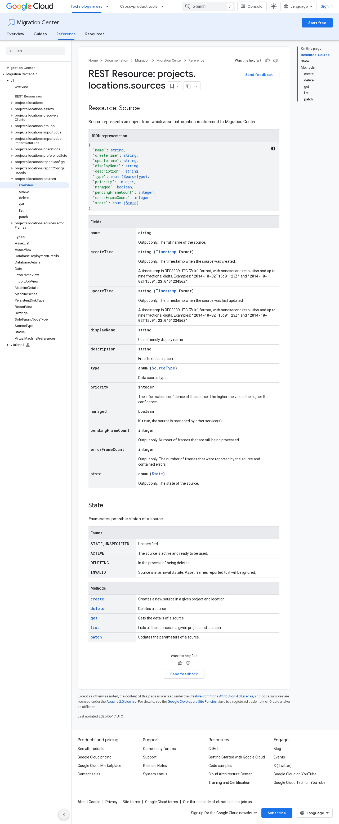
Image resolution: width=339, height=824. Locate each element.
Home (93, 60)
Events (279, 757)
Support (150, 757)
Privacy (111, 802)
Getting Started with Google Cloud (236, 757)
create (97, 598)
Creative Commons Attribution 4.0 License (221, 696)
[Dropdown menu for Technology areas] (108, 6)
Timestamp (166, 251)
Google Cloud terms (161, 802)
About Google (89, 802)
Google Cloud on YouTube (295, 774)
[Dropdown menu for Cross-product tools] (164, 6)
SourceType (134, 176)
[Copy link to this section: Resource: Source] (145, 108)
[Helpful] (267, 60)
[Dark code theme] (273, 148)
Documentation (116, 60)
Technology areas (86, 6)
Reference (66, 33)
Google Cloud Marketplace (99, 765)
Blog (277, 749)
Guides (40, 33)
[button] (34, 74)
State (131, 202)
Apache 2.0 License (121, 701)
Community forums (159, 749)
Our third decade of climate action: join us (217, 802)
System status (155, 774)
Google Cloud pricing (94, 757)
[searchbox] (35, 51)
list (95, 627)
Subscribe (277, 813)
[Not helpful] (275, 60)
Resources (95, 33)
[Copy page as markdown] (188, 86)
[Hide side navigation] (64, 814)
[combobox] (208, 6)
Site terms (131, 802)
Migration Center (38, 22)
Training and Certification (229, 782)
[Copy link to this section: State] (108, 506)
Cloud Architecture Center (230, 774)
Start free (317, 22)
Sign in (327, 6)
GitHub (214, 749)
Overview (15, 33)
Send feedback (259, 74)
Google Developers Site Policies (192, 701)
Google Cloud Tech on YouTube (299, 782)
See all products (91, 749)
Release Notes (155, 765)
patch (96, 637)
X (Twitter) (283, 765)
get (94, 618)
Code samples (220, 765)
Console (254, 6)
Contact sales (89, 774)
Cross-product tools (139, 6)
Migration (142, 60)
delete (97, 608)
